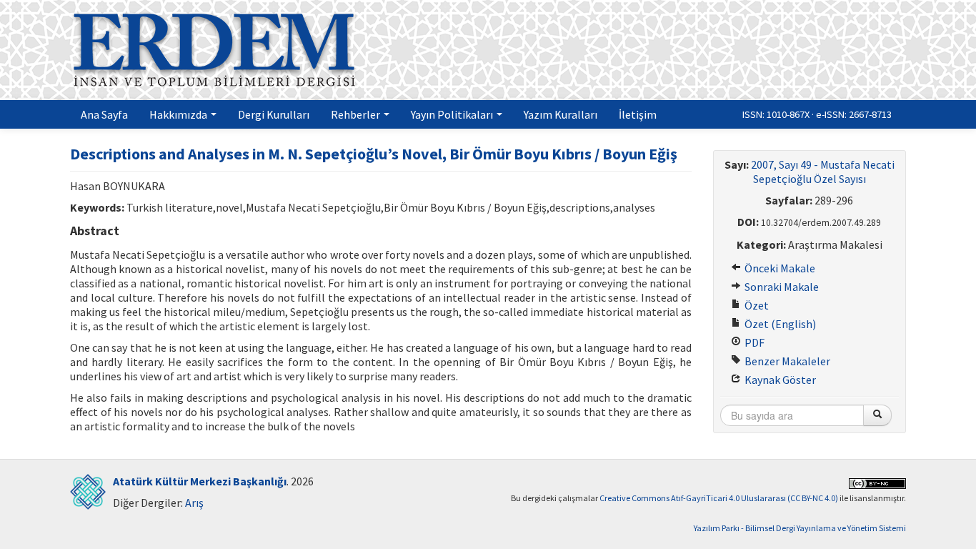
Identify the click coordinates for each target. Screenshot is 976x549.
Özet (755, 305)
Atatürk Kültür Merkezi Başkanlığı (200, 481)
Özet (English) (779, 324)
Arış (194, 502)
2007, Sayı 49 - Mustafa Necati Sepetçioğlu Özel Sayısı (823, 171)
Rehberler (356, 114)
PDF (753, 342)
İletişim (638, 114)
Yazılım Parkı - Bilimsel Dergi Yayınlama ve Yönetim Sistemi (800, 528)
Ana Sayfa (104, 114)
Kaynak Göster (779, 379)
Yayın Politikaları (453, 114)
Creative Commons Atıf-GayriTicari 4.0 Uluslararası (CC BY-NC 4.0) (718, 498)
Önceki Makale (778, 268)
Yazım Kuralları (560, 114)
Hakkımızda (179, 114)
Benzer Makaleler (786, 361)
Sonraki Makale (780, 287)
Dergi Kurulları (273, 114)
